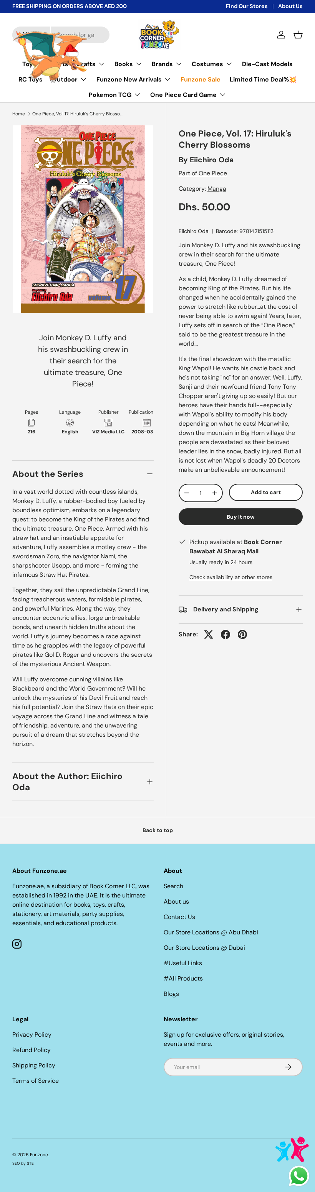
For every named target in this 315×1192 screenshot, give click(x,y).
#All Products (183, 978)
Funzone (39, 1155)
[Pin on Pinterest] (242, 634)
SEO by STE (23, 1163)
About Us (290, 6)
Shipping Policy (33, 1065)
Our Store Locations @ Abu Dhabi (211, 932)
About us (176, 901)
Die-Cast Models (267, 64)
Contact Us (179, 917)
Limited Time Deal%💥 (263, 79)
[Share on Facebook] (225, 634)
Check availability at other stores (230, 577)
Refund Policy (31, 1050)
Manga (216, 189)
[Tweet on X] (208, 634)
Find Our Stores (247, 6)
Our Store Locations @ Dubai (204, 948)
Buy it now (241, 516)
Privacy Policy (31, 1035)
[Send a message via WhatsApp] (299, 1176)
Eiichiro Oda (212, 160)
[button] (298, 34)
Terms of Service (35, 1081)
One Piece (213, 173)
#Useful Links (183, 963)
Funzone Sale (200, 79)
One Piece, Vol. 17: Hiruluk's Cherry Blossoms (78, 114)
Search (173, 886)
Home (18, 114)
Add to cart (266, 492)
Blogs (171, 994)
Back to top (158, 830)
